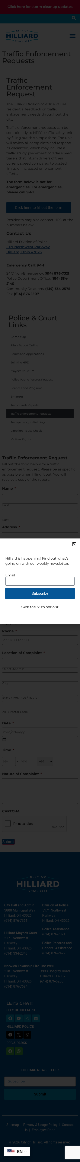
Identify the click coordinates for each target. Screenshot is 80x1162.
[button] (74, 544)
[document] (40, 581)
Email (10, 575)
